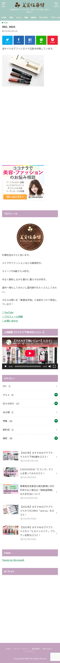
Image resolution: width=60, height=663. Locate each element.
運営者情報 (35, 649)
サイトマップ (29, 651)
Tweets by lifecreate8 (13, 560)
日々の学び (43, 17)
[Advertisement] (30, 122)
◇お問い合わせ (10, 321)
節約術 (33, 17)
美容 (11, 17)
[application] (30, 353)
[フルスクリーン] (54, 366)
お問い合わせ (47, 649)
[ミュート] (49, 366)
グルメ (18, 17)
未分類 (8, 412)
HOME (3, 17)
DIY (6, 386)
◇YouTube (8, 312)
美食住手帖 (29, 658)
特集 (26, 17)
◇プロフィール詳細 (12, 316)
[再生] (5, 366)
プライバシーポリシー (21, 649)
